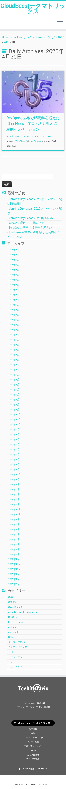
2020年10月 (14, 424)
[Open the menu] (60, 22)
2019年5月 (13, 494)
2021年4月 (13, 394)
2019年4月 (13, 499)
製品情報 (33, 729)
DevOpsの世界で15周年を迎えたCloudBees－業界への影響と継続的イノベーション (33, 124)
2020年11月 (14, 419)
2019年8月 (13, 479)
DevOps (49, 136)
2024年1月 (13, 284)
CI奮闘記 (12, 602)
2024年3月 (13, 274)
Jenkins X (13, 632)
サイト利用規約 (33, 759)
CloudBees (41, 769)
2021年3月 (13, 399)
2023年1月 (13, 329)
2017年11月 (14, 564)
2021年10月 (14, 369)
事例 (33, 733)
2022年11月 (14, 334)
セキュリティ (15, 657)
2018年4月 (13, 544)
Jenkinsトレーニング (33, 737)
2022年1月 (13, 359)
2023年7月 (13, 314)
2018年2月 (13, 554)
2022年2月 (13, 354)
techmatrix (36, 141)
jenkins (12, 627)
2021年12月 (14, 364)
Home (6, 37)
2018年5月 (13, 539)
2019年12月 (14, 474)
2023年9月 (13, 304)
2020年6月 (13, 444)
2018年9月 (13, 519)
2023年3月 (13, 324)
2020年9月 (13, 429)
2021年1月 (13, 409)
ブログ (33, 750)
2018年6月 (13, 534)
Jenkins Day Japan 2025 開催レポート (34, 218)
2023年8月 (13, 309)
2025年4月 (13, 259)
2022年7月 (13, 349)
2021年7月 (13, 384)
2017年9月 (13, 574)
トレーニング (15, 667)
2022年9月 (13, 339)
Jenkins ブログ (22, 37)
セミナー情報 (33, 742)
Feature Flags (15, 622)
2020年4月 (13, 454)
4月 (6, 42)
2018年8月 (13, 524)
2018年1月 (13, 559)
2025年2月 (13, 264)
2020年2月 (13, 464)
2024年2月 (13, 279)
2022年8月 (13, 344)
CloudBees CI (37, 136)
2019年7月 (13, 484)
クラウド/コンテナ (18, 642)
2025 (61, 37)
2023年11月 (14, 294)
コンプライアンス (17, 647)
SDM (10, 637)
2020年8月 (13, 434)
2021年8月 (13, 379)
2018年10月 (14, 514)
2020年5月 (13, 449)
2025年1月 (13, 269)
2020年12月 (14, 414)
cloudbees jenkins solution (22, 612)
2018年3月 (13, 549)
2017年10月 (14, 569)
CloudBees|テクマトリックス (33, 8)
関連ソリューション (33, 746)
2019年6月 (13, 489)
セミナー (13, 662)
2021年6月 (13, 389)
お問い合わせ (33, 754)
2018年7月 (13, 529)
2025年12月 (14, 249)
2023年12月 (14, 289)
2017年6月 (13, 584)
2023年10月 (14, 299)
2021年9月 (13, 374)
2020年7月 (13, 439)
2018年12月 (14, 509)
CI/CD (26, 136)
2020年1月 (13, 469)
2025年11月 (14, 254)
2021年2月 (13, 404)
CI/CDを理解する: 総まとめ (27, 223)
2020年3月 (13, 459)
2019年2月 (13, 504)
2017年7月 (13, 579)
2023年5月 (13, 319)
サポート (13, 652)
